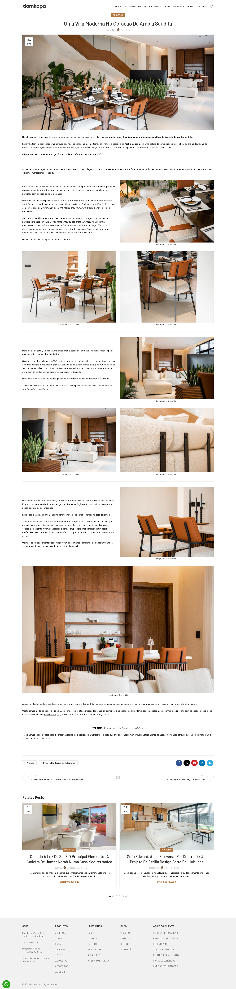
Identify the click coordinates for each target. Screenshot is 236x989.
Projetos (118, 15)
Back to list (118, 777)
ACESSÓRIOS (61, 966)
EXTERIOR (60, 971)
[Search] (212, 6)
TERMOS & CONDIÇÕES (164, 949)
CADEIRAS (60, 949)
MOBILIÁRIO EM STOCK (98, 960)
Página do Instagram (199, 734)
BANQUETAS (61, 960)
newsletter (45, 738)
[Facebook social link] (179, 763)
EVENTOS (125, 938)
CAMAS (58, 944)
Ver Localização (30, 942)
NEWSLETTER (94, 949)
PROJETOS (125, 932)
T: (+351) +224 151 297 (33, 951)
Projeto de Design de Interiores (59, 762)
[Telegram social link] (210, 763)
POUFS (58, 955)
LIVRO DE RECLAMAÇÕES (165, 966)
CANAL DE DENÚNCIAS (164, 960)
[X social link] (187, 763)
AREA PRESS (94, 955)
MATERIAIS (93, 944)
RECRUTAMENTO (161, 944)
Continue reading (69, 882)
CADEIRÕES (60, 932)
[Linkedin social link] (202, 763)
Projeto (30, 762)
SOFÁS (58, 938)
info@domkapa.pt (31, 948)
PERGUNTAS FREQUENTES (166, 938)
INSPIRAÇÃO (126, 949)
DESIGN (124, 944)
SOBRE (91, 932)
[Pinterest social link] (194, 763)
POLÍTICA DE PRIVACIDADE (166, 932)
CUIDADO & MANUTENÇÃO (166, 955)
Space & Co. (186, 136)
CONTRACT (93, 938)
